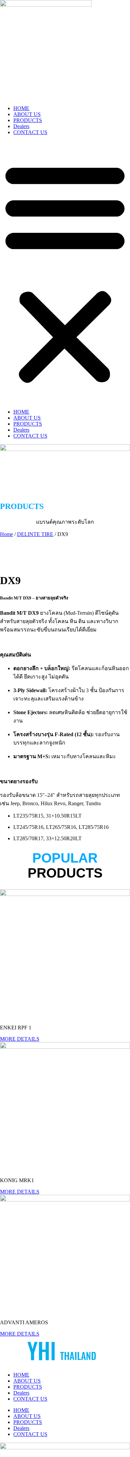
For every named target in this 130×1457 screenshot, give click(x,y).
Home (6, 534)
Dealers (21, 126)
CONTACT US (30, 132)
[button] (65, 272)
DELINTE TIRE (35, 534)
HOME (21, 108)
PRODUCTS (27, 120)
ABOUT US (27, 114)
